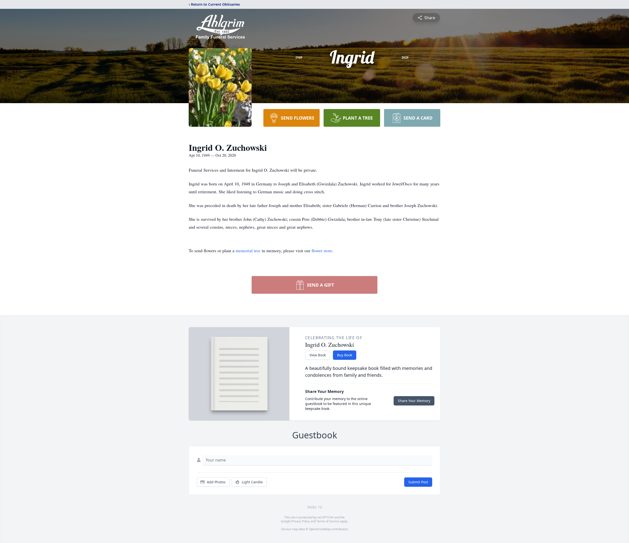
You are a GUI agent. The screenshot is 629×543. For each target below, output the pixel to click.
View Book (317, 355)
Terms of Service (327, 521)
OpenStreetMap (320, 529)
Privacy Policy (300, 521)
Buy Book (344, 355)
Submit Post (418, 482)
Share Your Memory (414, 400)
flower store (322, 250)
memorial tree (248, 250)
